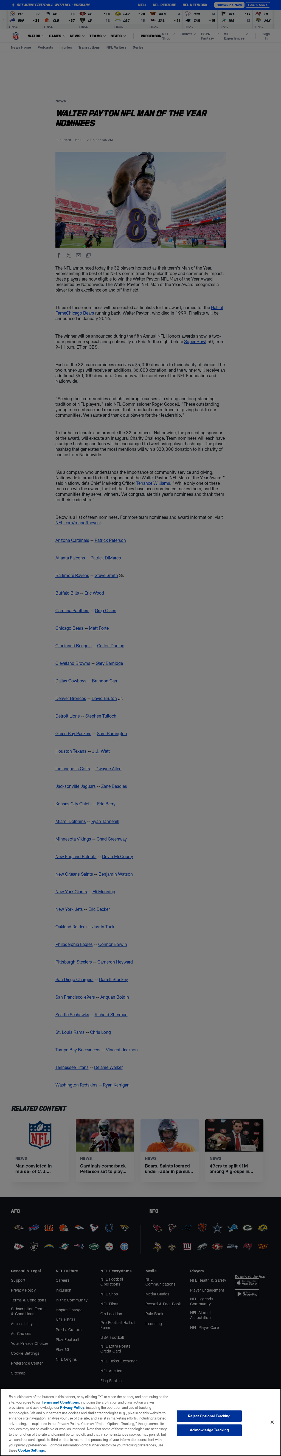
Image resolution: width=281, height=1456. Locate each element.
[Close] (272, 1422)
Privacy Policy (72, 1407)
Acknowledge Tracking (209, 1430)
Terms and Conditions (60, 1402)
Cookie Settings (31, 1450)
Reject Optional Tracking (209, 1416)
